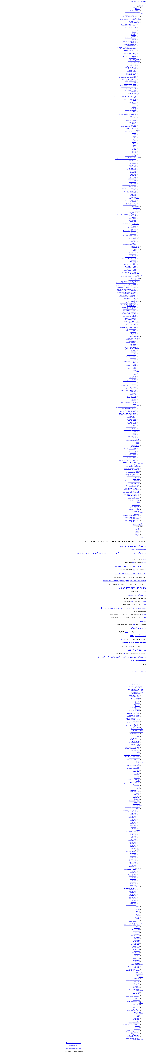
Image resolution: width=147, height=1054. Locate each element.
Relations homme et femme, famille (126, 47)
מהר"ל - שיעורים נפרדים (129, 235)
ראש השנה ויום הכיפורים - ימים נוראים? (130, 573)
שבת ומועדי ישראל (135, 93)
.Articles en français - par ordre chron (126, 283)
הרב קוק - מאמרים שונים (129, 462)
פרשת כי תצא (132, 897)
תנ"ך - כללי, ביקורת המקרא (129, 131)
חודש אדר (137, 796)
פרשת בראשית (132, 811)
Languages (139, 526)
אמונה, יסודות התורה (130, 64)
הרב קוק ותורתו (135, 446)
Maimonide (133, 51)
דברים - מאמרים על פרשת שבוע (127, 414)
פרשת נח (133, 813)
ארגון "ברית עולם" (138, 525)
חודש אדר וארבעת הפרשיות (128, 126)
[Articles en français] (128, 280)
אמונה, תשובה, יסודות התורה (132, 469)
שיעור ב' (144, 604)
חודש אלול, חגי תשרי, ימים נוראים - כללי (125, 114)
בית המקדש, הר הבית (134, 482)
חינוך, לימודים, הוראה (134, 486)
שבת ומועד (137, 477)
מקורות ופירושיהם (135, 471)
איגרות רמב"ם (132, 215)
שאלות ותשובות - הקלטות (129, 90)
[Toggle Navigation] (145, 3)
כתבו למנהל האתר (73, 1046)
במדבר (134, 137)
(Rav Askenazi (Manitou (129, 56)
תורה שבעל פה (132, 436)
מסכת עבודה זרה (131, 192)
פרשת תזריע (133, 857)
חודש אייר (133, 100)
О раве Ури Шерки (134, 518)
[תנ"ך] (136, 130)
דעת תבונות (133, 241)
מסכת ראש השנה (131, 169)
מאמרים (141, 275)
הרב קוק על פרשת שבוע (130, 264)
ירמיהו (134, 148)
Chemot (134, 32)
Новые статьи (132, 326)
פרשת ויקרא (133, 853)
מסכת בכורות (132, 197)
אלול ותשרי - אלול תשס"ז (136, 650)
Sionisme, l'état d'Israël (130, 44)
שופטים (134, 142)
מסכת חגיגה (133, 180)
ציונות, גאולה (136, 479)
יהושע (134, 140)
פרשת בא (133, 836)
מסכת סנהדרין (136, 957)
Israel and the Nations (130, 319)
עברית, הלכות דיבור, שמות (133, 473)
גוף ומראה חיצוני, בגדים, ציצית (132, 489)
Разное (134, 335)
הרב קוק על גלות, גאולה (130, 459)
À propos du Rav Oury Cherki (131, 515)
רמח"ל (138, 237)
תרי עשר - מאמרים (131, 427)
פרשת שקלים (136, 797)
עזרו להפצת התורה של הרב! (73, 1043)
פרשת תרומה (132, 842)
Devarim (133, 36)
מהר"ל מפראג (136, 224)
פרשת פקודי (133, 848)
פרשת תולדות (132, 819)
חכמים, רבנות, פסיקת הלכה (132, 474)
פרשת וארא (133, 834)
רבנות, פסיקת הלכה (131, 203)
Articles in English (135, 301)
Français (137, 529)
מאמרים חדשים (135, 278)
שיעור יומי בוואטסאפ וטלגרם (135, 689)
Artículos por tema (131, 339)
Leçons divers (132, 58)
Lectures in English (134, 59)
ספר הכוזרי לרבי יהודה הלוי (133, 440)
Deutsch (137, 536)
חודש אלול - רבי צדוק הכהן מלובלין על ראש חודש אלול (124, 581)
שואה (134, 76)
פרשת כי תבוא (132, 899)
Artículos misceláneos (130, 347)
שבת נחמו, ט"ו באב (131, 113)
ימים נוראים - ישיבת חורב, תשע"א (132, 588)
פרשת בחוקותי (132, 866)
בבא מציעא (137, 954)
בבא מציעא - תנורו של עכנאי (128, 188)
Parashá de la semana (130, 342)
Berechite (133, 30)
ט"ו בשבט (133, 125)
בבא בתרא (133, 189)
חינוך (135, 82)
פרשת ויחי (133, 828)
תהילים (134, 153)
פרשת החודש (136, 804)
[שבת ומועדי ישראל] (129, 93)
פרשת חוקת (133, 879)
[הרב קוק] (134, 249)
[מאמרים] (138, 275)
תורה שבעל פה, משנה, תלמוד (132, 430)
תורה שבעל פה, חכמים (134, 198)
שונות (134, 370)
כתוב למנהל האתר (135, 10)
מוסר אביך (133, 260)
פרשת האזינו (133, 903)
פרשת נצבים (133, 900)
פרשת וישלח (133, 822)
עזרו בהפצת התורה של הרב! (139, 668)
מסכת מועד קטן (132, 179)
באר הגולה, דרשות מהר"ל (129, 231)
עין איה (134, 255)
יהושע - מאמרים (132, 416)
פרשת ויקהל (133, 846)
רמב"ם (138, 211)
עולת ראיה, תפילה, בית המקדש (128, 258)
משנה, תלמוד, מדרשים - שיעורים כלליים (125, 159)
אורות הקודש (132, 252)
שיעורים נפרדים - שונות (133, 62)
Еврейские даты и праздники (127, 327)
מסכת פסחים (132, 168)
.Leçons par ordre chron (133, 695)
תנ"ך (138, 130)
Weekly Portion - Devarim (129, 313)
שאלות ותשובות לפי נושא (133, 466)
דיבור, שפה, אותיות (131, 70)
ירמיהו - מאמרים (132, 424)
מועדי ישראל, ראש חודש (133, 765)
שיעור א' (144, 601)
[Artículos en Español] (127, 338)
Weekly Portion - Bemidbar (128, 312)
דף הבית (141, 6)
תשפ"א (144, 562)
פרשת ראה (133, 894)
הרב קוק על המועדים (130, 454)
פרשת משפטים (132, 840)
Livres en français (135, 506)
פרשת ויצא (133, 820)
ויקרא (134, 136)
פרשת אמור (133, 863)
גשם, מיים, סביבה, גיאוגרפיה (128, 87)
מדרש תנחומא (132, 163)
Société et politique (131, 45)
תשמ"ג (144, 560)
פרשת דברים (132, 889)
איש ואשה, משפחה (131, 365)
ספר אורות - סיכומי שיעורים (129, 448)
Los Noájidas (132, 345)
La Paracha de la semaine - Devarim (126, 292)
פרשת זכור (137, 799)
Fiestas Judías (132, 344)
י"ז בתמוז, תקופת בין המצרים (128, 385)
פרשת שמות (133, 833)
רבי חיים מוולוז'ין (135, 247)
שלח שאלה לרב (135, 465)
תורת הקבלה (132, 437)
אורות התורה (132, 254)
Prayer (134, 315)
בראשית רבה (132, 160)
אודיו (133, 562)
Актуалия (133, 332)
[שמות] (136, 830)
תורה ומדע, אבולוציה (130, 67)
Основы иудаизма (131, 330)
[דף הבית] (138, 6)
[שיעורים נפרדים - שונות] (130, 732)
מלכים (134, 145)
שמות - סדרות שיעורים (130, 831)
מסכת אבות (133, 194)
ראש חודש (133, 373)
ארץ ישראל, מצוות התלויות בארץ (127, 78)
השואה (134, 362)
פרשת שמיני (133, 856)
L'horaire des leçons (130, 27)
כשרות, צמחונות (135, 753)
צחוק (135, 367)
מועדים (138, 371)
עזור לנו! (137, 9)
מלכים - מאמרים (132, 420)
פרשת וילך (133, 902)
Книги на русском (134, 509)
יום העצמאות (132, 102)
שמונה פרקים (132, 212)
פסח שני (134, 104)
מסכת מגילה (133, 177)
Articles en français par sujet (128, 281)
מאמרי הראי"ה (132, 261)
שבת (135, 94)
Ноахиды (133, 333)
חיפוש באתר (136, 7)
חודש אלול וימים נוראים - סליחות (133, 546)
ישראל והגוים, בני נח (131, 74)
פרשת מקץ (133, 825)
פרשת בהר (133, 865)
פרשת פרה (137, 802)
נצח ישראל (133, 229)
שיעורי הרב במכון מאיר (134, 21)
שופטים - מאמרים (131, 417)
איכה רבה (133, 162)
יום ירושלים (133, 105)
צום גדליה (133, 117)
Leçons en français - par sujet (128, 24)
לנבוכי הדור (133, 263)
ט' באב (134, 111)
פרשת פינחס (133, 882)
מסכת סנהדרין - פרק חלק (129, 191)
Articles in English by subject (128, 303)
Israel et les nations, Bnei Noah (127, 48)
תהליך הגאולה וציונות (130, 73)
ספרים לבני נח (136, 511)
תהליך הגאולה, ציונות (130, 356)
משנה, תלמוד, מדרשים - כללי (132, 925)
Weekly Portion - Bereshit (129, 307)
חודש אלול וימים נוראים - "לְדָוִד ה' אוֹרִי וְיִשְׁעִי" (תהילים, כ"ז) (122, 657)
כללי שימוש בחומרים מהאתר (132, 12)
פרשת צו (134, 854)
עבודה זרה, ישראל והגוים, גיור (132, 485)
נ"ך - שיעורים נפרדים (130, 156)
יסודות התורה (132, 350)
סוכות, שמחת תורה (131, 396)
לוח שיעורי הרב (136, 18)
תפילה (138, 439)
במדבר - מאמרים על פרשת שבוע (127, 413)
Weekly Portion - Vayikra (129, 310)
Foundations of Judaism (129, 316)
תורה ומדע (133, 352)
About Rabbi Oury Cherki (132, 517)
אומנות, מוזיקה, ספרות (134, 500)
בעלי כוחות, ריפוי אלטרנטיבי (132, 497)
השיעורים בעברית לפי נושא (132, 15)
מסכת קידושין (132, 186)
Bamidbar (133, 35)
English (137, 531)
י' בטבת (134, 123)
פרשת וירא (133, 816)
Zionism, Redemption (130, 318)
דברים (134, 139)
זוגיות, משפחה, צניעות (130, 81)
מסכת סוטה (133, 183)
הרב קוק (137, 249)
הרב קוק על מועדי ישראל (129, 266)
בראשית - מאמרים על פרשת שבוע (127, 408)
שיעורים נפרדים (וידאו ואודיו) (138, 549)
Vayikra (134, 33)
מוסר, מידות (133, 65)
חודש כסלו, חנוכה (131, 122)
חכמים (134, 434)
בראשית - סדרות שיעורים (129, 810)
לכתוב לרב (140, 523)
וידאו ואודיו (123, 639)
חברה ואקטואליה (131, 355)
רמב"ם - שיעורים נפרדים (129, 223)
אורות (134, 251)
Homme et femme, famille (133, 716)
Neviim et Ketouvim (130, 38)
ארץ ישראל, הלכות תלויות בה (132, 480)
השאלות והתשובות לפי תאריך (132, 468)
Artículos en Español (134, 338)
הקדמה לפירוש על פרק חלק (132, 980)
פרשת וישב (133, 824)
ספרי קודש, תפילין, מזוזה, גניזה (132, 494)
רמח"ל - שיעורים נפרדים (129, 244)
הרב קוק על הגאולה (131, 269)
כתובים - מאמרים (131, 428)
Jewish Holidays (131, 306)
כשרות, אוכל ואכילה (134, 491)
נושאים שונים (132, 91)
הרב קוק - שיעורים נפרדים (129, 272)
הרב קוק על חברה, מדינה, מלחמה (127, 460)
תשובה (134, 353)
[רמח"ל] (135, 237)
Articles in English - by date (128, 304)
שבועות (134, 107)
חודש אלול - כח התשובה (136, 595)
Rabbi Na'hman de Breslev (129, 53)
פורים (134, 404)
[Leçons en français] (132, 692)
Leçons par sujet (135, 693)
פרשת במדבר (132, 871)
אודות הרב (140, 512)
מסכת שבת (133, 166)
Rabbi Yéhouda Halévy (129, 50)
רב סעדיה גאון (136, 208)
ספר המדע (133, 217)
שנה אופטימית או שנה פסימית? (133, 643)
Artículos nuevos (131, 341)
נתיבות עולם (133, 234)
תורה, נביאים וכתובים (137, 805)
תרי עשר (134, 151)
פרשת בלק (133, 880)
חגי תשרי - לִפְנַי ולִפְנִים (137, 628)
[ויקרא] (136, 850)
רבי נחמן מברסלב (135, 246)
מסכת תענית (132, 175)
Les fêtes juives (132, 29)
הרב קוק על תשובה (131, 267)
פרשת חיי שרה (132, 817)
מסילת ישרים (132, 238)
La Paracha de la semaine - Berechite (126, 286)
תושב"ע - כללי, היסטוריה (129, 200)
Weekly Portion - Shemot (129, 309)
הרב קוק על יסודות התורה (129, 456)
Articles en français (134, 280)
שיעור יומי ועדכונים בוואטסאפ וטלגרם (130, 19)
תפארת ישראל (132, 228)
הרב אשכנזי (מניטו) (135, 273)
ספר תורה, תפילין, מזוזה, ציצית (128, 85)
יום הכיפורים (133, 119)
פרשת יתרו (133, 839)
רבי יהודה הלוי (136, 209)
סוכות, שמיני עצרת (131, 120)
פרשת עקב (133, 892)
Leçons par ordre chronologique (127, 25)
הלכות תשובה (132, 218)
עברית (138, 528)
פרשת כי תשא (132, 845)
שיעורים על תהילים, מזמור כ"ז (138, 660)
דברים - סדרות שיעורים (130, 888)
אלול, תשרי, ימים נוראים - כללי (132, 784)
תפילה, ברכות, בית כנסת (133, 476)
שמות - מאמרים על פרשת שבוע (128, 410)
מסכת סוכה (133, 172)
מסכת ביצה (133, 174)
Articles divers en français (129, 299)
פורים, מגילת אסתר (131, 128)
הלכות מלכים (132, 220)
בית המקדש (133, 358)
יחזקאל (134, 149)
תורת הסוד (133, 202)
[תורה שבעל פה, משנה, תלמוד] (123, 430)
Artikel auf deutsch (134, 336)
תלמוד (134, 433)
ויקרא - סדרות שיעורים (130, 851)
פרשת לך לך (133, 814)
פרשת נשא (133, 873)
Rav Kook (133, 55)
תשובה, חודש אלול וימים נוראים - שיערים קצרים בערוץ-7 (123, 608)
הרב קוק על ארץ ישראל (130, 270)
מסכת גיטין (137, 951)
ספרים (141, 503)
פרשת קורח (133, 877)
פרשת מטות (133, 883)
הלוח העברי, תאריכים (134, 499)
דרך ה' (134, 240)
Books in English (135, 508)
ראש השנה (133, 116)
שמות (134, 134)
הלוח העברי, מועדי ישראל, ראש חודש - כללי (124, 96)
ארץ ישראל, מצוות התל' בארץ (132, 747)
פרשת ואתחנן (132, 891)
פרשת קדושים (132, 862)
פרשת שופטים (132, 895)
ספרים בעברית (136, 505)
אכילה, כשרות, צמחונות (130, 84)
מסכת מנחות (133, 195)
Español (137, 534)
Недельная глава (131, 329)
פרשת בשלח (133, 837)
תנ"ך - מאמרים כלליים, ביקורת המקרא (126, 407)
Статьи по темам (131, 324)
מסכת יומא (133, 171)
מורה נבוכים (133, 221)
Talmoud (133, 39)
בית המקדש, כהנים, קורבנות (128, 79)
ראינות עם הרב (132, 368)
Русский (137, 532)
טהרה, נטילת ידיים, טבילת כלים (131, 492)
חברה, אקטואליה (131, 71)
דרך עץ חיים (133, 243)
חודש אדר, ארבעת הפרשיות (128, 402)
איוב (135, 154)
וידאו (126, 577)
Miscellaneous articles (130, 321)
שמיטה (134, 359)
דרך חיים (133, 232)
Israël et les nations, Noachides (128, 295)
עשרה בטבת (133, 399)
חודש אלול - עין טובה (138, 635)
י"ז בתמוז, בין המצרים (130, 110)
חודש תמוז (133, 108)
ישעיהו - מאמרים (131, 422)
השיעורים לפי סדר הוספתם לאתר (131, 16)
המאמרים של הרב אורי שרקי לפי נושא (130, 277)
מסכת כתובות (132, 182)
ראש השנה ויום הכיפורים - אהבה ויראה (130, 566)
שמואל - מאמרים (131, 419)
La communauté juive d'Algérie (127, 296)
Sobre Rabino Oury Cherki (132, 520)
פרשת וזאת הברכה (131, 905)
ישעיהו (134, 146)
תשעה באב (133, 387)
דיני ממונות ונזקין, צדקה (133, 495)
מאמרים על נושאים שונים (133, 348)
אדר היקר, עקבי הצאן (130, 257)
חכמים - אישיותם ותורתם (129, 205)
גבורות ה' (133, 226)
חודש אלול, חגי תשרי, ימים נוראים (127, 390)
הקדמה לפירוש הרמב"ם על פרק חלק (126, 214)
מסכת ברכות (132, 165)
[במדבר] (135, 868)
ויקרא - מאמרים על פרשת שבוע (128, 411)
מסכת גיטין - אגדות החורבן (129, 185)
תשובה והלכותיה (132, 68)
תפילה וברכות (136, 206)
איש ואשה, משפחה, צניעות (132, 488)
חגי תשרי (142, 621)
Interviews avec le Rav (130, 298)
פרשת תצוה (133, 843)
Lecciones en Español (134, 61)
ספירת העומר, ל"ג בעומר (129, 99)
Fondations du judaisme (129, 41)
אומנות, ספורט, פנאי (131, 88)
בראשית (134, 133)
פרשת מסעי (133, 885)
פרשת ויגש (133, 827)
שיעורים (141, 13)
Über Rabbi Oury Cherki (133, 521)
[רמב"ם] (135, 211)
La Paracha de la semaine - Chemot (126, 287)
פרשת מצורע (132, 859)
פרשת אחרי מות (132, 860)
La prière (133, 42)
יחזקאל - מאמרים (131, 425)
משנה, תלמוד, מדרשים (134, 157)
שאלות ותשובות (139, 463)
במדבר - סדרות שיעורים (130, 869)
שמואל (134, 143)
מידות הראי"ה (132, 451)
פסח (135, 97)
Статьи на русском (134, 322)
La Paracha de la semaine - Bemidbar (126, 290)
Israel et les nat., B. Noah (133, 718)
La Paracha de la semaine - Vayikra (126, 289)
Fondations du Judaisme (129, 293)
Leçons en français (134, 22)
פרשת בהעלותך (132, 874)
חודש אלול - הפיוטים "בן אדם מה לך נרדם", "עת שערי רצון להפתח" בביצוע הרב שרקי (111, 553)
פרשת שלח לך (132, 876)
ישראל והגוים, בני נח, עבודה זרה (128, 361)
